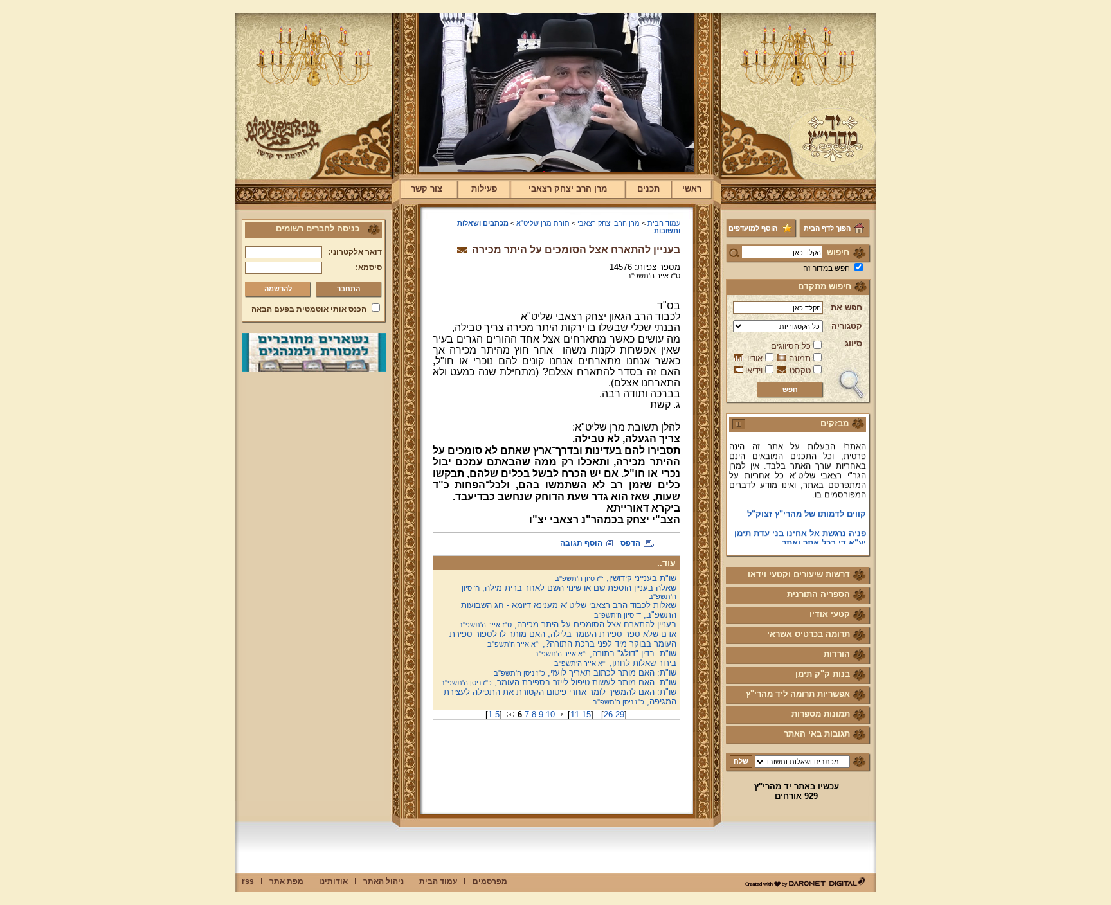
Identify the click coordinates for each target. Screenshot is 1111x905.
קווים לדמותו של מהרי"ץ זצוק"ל (806, 505)
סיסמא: (369, 267)
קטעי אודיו (829, 614)
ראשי (691, 188)
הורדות (837, 654)
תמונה (800, 358)
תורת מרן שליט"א (543, 223)
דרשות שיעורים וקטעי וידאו (799, 574)
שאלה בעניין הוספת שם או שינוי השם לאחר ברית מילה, (569, 591)
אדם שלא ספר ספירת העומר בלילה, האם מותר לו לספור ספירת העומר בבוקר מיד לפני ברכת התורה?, (562, 639)
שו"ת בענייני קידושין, (615, 578)
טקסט (800, 370)
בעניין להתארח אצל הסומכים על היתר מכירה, (567, 624)
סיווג (853, 343)
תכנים (648, 188)
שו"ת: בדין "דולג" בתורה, (605, 653)
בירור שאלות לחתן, (615, 663)
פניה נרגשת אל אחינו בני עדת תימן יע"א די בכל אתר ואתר (800, 529)
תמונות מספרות (820, 714)
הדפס (630, 543)
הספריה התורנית (818, 594)
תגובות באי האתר (817, 734)
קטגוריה (846, 326)
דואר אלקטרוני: (355, 251)
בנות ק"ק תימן (822, 674)
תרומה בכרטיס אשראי (808, 634)
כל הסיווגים (791, 346)
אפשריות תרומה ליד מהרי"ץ (798, 694)
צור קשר (426, 188)
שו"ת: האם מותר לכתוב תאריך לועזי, (585, 672)
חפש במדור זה (826, 268)
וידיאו (754, 370)
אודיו (755, 358)
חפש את (846, 307)
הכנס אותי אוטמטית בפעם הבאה (308, 309)
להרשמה (278, 288)
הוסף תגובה (581, 543)
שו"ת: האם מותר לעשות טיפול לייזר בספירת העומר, (558, 682)
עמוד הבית (663, 223)
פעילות (484, 188)
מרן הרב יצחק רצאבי (567, 188)
